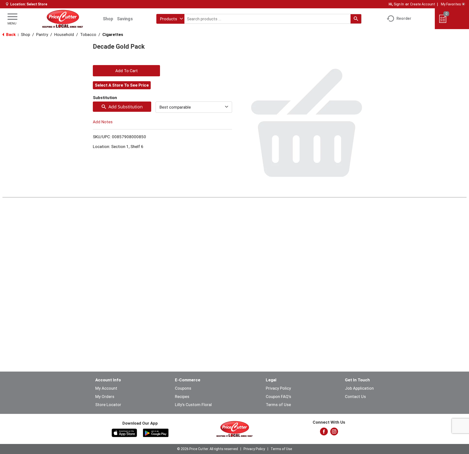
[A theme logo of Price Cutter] (62, 19)
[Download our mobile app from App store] (124, 432)
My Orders (104, 396)
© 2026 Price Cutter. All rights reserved (207, 449)
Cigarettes (112, 34)
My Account (106, 388)
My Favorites (451, 4)
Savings (125, 18)
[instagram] (334, 433)
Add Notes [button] (103, 121)
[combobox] (170, 19)
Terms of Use (278, 404)
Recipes (182, 396)
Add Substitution (125, 107)
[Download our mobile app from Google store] (156, 432)
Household (64, 34)
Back (10, 34)
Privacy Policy (278, 388)
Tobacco (88, 34)
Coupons (183, 388)
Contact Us (355, 396)
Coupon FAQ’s (278, 396)
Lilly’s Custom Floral (193, 404)
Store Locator (108, 404)
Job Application (359, 388)
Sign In (399, 4)
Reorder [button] (403, 18)
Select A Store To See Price (122, 85)
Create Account (422, 4)
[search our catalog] (356, 18)
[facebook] (324, 433)
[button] (126, 70)
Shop (108, 18)
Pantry (42, 34)
